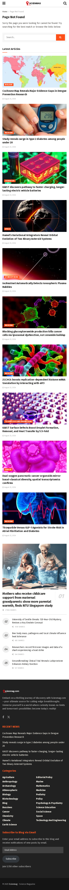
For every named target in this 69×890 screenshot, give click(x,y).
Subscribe (11, 859)
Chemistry (10, 181)
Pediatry (40, 794)
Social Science (43, 811)
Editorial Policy (44, 777)
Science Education (46, 807)
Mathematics (43, 786)
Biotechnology (10, 798)
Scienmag (13, 884)
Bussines (7, 807)
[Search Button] (65, 3)
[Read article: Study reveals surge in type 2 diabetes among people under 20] (34, 120)
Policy (39, 798)
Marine (39, 781)
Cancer (8, 470)
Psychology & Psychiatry (49, 803)
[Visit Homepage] (34, 3)
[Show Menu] (3, 3)
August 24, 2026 (10, 99)
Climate (6, 820)
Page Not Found (17, 12)
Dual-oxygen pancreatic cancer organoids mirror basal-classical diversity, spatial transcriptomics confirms (31, 479)
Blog (4, 803)
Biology (9, 85)
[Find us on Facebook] (3, 717)
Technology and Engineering (18, 422)
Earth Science (9, 824)
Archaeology (9, 786)
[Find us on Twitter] (8, 717)
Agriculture (8, 777)
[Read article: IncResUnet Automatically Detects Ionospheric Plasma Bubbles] (34, 264)
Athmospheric (11, 277)
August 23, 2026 (10, 147)
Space (7, 229)
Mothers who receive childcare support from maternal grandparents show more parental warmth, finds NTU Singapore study (27, 599)
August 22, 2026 (10, 487)
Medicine (9, 133)
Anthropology (9, 781)
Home (4, 12)
